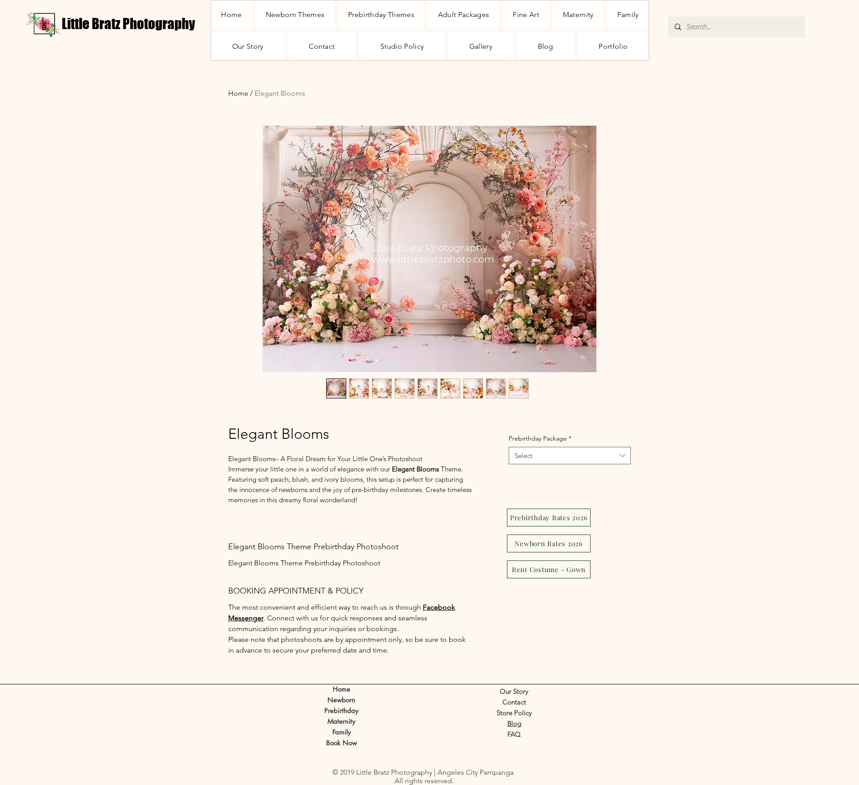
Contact (514, 702)
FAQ (514, 734)
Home (238, 93)
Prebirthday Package (540, 438)
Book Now (341, 742)
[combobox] (570, 455)
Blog (514, 723)
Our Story (514, 691)
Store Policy (514, 713)
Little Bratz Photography (128, 23)
